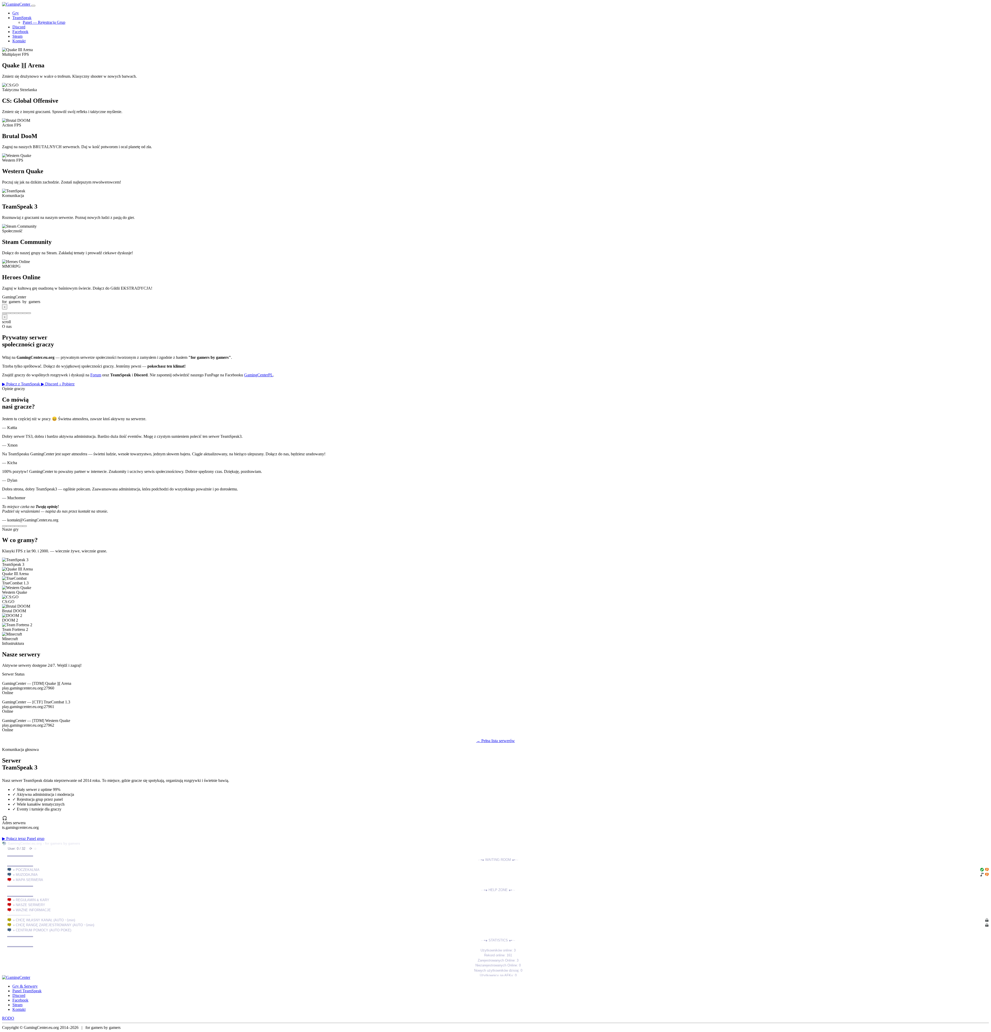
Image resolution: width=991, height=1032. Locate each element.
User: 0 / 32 (16, 849)
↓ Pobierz (67, 384)
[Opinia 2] (8, 526)
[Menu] (33, 5)
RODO (8, 1018)
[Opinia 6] (25, 526)
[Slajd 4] (16, 313)
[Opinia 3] (12, 526)
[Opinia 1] (4, 526)
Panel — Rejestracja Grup (44, 22)
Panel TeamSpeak (27, 991)
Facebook (20, 31)
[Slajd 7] (29, 313)
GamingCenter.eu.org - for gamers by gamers (44, 843)
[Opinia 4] (16, 526)
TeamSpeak (21, 17)
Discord (18, 27)
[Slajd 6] (25, 313)
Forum (95, 375)
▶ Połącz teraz (14, 838)
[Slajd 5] (21, 313)
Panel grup (35, 838)
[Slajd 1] (4, 313)
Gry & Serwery (25, 986)
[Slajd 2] (8, 313)
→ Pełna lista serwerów (495, 741)
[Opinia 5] (21, 526)
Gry (15, 13)
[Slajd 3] (12, 313)
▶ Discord (50, 384)
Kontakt (19, 41)
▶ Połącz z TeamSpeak (21, 384)
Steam (17, 36)
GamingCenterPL (258, 375)
